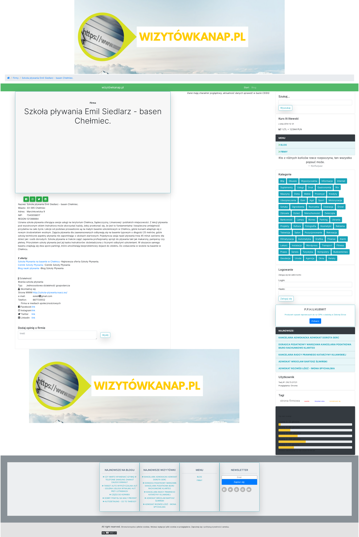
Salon (297, 232)
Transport (327, 245)
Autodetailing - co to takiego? (120, 501)
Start (247, 87)
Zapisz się (239, 482)
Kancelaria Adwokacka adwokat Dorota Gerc (309, 337)
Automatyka (304, 239)
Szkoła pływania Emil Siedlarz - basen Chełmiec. (47, 77)
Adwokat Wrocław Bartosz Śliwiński (303, 361)
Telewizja (285, 232)
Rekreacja (331, 232)
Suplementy (286, 187)
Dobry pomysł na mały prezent (120, 498)
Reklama (340, 226)
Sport (321, 200)
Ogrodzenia (298, 206)
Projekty (284, 226)
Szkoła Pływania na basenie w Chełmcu (39, 261)
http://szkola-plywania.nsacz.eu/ (50, 292)
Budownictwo (340, 251)
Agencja (310, 258)
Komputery (323, 251)
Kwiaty (331, 258)
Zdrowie (284, 213)
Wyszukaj (285, 107)
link (33, 306)
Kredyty (333, 193)
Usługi (300, 187)
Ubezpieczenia (288, 200)
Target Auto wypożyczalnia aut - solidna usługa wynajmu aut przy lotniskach (120, 488)
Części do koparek (120, 494)
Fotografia (310, 226)
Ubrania (336, 219)
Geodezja (285, 258)
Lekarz (283, 245)
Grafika (319, 239)
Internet (341, 181)
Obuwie (293, 181)
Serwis (294, 251)
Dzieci (296, 213)
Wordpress (311, 245)
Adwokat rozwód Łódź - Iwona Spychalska (307, 368)
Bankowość (286, 219)
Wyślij (105, 335)
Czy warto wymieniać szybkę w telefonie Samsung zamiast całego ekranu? (120, 479)
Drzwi (341, 206)
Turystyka (308, 251)
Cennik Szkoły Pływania (30, 264)
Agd (311, 200)
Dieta (297, 193)
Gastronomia (324, 187)
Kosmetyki (325, 226)
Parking (324, 219)
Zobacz (315, 321)
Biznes (311, 219)
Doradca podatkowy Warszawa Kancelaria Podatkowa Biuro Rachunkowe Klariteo (315, 346)
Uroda (298, 258)
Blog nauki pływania (28, 268)
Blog (253, 87)
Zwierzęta (330, 213)
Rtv (337, 187)
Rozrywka (314, 206)
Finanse (331, 239)
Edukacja (328, 206)
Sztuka (284, 206)
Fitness (340, 245)
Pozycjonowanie (313, 232)
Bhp (282, 181)
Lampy (300, 219)
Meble (307, 193)
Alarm (343, 239)
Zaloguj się (286, 298)
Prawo (283, 251)
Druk (310, 187)
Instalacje (297, 245)
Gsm (302, 200)
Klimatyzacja (287, 239)
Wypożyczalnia (309, 181)
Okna (321, 258)
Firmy (16, 77)
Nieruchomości (312, 213)
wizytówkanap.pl (113, 87)
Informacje (327, 181)
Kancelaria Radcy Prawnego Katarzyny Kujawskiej (312, 354)
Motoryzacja (335, 200)
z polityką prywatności (212, 527)
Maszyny (285, 193)
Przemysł (320, 193)
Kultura (297, 226)
